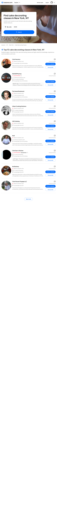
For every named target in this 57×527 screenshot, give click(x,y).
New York (11, 45)
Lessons (3, 45)
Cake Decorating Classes (20, 45)
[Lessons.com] (7, 2)
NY (7, 45)
